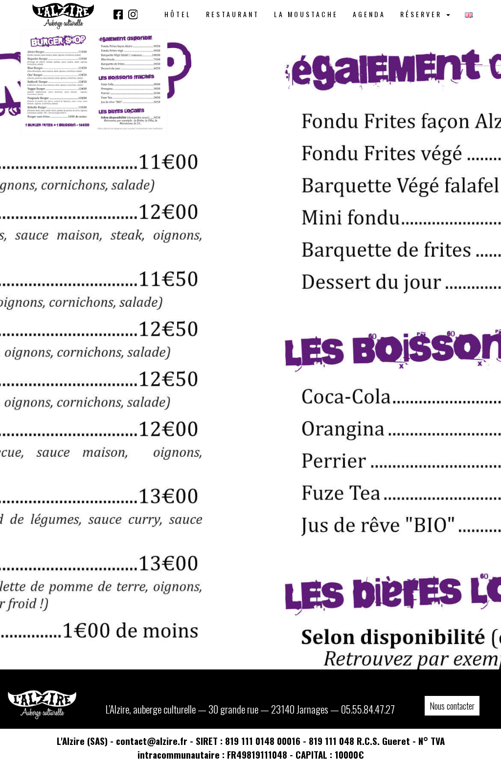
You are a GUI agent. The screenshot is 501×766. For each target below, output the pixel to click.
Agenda (369, 14)
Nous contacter (452, 705)
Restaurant (232, 14)
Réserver (422, 14)
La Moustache (306, 14)
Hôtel (177, 14)
